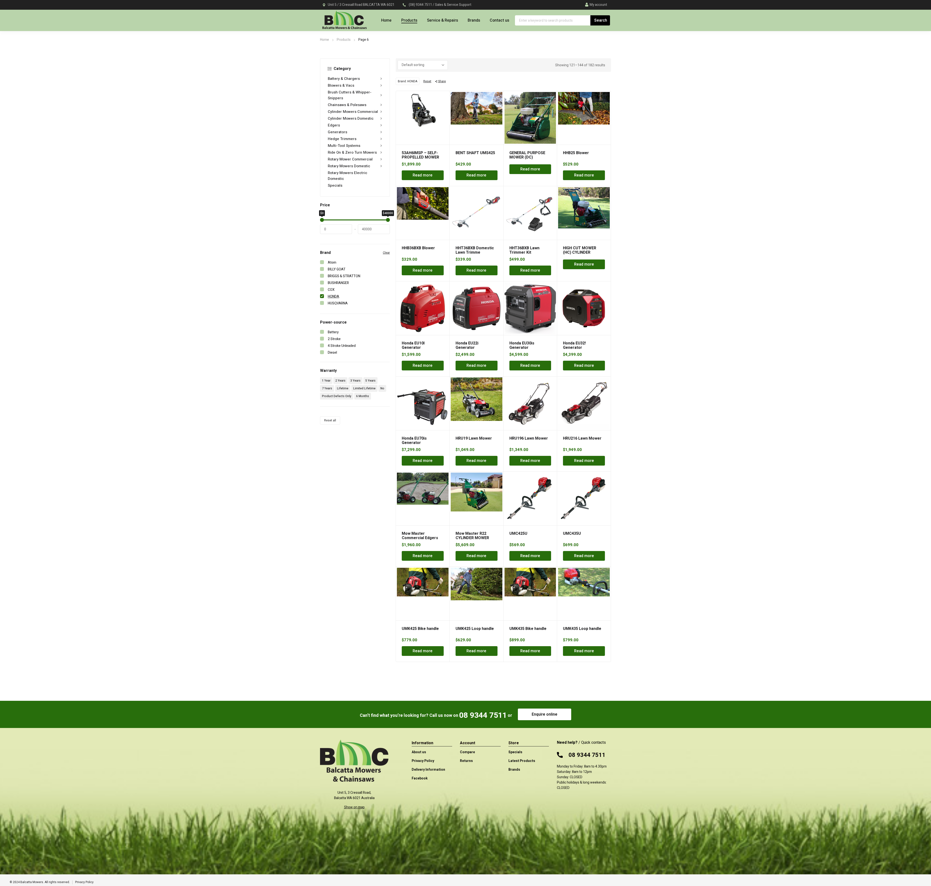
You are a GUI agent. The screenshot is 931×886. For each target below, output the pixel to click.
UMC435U (572, 533)
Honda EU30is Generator (521, 345)
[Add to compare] (443, 103)
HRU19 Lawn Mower (474, 438)
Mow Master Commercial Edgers (420, 536)
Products (344, 39)
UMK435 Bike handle (527, 629)
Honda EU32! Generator (574, 345)
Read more (423, 175)
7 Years (327, 388)
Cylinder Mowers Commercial (353, 111)
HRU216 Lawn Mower (582, 438)
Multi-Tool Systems (344, 145)
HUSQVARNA (338, 303)
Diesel (332, 352)
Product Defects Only (336, 396)
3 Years (355, 380)
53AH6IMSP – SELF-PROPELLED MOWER (420, 155)
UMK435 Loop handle (582, 629)
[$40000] (388, 220)
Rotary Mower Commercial (350, 159)
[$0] (322, 220)
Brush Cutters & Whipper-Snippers (349, 95)
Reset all (330, 420)
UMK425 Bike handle (420, 629)
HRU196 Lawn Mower (528, 438)
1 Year (326, 380)
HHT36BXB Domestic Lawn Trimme (475, 250)
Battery (333, 332)
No (382, 388)
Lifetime (342, 388)
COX (331, 289)
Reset (427, 81)
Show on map (354, 807)
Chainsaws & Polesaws (347, 105)
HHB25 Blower (576, 153)
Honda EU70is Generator (414, 440)
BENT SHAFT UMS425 (475, 153)
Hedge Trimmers (342, 139)
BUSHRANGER (338, 282)
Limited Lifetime (364, 388)
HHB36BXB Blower (418, 248)
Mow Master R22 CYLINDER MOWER (472, 536)
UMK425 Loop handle (475, 629)
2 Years (340, 380)
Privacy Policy (84, 882)
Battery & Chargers (344, 78)
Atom (332, 262)
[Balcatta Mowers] (344, 22)
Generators (337, 132)
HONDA (333, 296)
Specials (335, 185)
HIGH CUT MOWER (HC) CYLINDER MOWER (579, 252)
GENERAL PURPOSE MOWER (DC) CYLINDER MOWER (527, 157)
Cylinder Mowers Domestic (351, 118)
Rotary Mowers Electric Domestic (347, 175)
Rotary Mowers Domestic (349, 166)
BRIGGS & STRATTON (344, 276)
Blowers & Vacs (341, 85)
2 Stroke (334, 339)
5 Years (370, 380)
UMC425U (518, 533)
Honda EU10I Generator (413, 345)
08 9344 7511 (483, 715)
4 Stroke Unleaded (342, 345)
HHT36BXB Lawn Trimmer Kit (524, 250)
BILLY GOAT (336, 269)
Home (324, 39)
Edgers (334, 125)
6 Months (362, 396)
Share (442, 81)
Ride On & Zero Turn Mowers (352, 152)
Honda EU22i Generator (467, 345)
